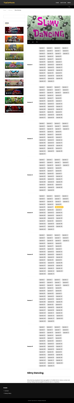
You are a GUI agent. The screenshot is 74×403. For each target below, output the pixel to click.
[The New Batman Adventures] (14, 109)
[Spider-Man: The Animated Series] (14, 91)
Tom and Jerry (12, 49)
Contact (6, 391)
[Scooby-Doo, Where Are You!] (14, 56)
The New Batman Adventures (16, 110)
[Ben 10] (14, 100)
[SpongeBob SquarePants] (14, 65)
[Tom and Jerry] (14, 47)
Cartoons (63, 2)
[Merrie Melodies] (14, 30)
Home (57, 2)
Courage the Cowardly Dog (16, 84)
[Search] (69, 6)
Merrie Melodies (12, 32)
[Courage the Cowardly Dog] (14, 82)
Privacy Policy (7, 393)
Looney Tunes (12, 40)
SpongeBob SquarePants (15, 67)
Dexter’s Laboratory (13, 75)
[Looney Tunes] (14, 39)
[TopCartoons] (9, 3)
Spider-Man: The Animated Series (17, 93)
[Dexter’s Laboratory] (14, 74)
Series (69, 2)
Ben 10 (9, 102)
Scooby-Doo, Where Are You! (16, 58)
